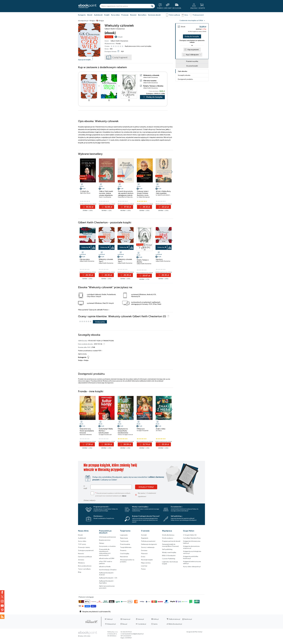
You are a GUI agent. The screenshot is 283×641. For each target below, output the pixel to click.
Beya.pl (124, 624)
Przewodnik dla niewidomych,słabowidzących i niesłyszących (105, 552)
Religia (80, 360)
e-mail (85, 487)
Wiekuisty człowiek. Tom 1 (125, 260)
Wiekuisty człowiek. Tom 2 (106, 260)
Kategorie (82, 15)
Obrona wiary (85, 259)
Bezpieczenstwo (104, 540)
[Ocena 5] (120, 46)
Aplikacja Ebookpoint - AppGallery (106, 582)
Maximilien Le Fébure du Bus (126, 197)
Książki (106, 15)
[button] (171, 171)
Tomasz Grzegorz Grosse (125, 434)
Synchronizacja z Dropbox (108, 570)
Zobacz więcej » (90, 500)
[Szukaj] (152, 6)
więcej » (124, 496)
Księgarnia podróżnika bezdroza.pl (190, 557)
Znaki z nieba (160, 429)
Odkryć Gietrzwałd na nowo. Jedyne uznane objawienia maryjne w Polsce (106, 194)
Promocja (109, 37)
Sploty (155, 624)
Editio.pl (156, 619)
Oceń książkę (124, 553)
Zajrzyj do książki (84, 60)
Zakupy (101, 543)
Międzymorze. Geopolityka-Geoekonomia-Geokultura (123, 432)
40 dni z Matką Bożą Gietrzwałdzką (163, 192)
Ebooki (89, 15)
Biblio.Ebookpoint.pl (175, 624)
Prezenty (123, 550)
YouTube (2, 605)
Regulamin (144, 538)
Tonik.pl (200, 632)
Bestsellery (142, 15)
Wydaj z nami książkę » (140, 507)
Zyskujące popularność (86, 550)
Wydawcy (81, 563)
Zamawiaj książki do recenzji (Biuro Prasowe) (170, 545)
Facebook (2, 592)
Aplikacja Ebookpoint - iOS (108, 578)
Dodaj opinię (100, 322)
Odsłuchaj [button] (84, 247)
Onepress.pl (126, 619)
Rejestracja (124, 538)
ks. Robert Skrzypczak (143, 197)
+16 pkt (120, 37)
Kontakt (144, 535)
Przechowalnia (125, 544)
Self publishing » (176, 516)
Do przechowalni (192, 66)
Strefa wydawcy (167, 538)
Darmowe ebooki (154, 15)
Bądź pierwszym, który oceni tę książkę (138, 46)
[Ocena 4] (118, 46)
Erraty (143, 556)
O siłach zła (84, 191)
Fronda (118, 43)
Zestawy (81, 560)
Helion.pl (110, 619)
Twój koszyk (124, 541)
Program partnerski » (101, 507)
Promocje (124, 15)
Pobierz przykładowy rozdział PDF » (90, 350)
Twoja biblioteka (125, 547)
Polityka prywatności (148, 541)
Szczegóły (184, 75)
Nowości (133, 15)
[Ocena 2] (114, 46)
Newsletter (124, 556)
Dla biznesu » (98, 516)
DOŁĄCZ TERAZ (146, 487)
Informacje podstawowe (107, 537)
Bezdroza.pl (188, 619)
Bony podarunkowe (84, 566)
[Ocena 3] (116, 46)
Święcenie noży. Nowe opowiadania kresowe (87, 431)
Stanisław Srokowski (86, 434)
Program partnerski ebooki (171, 541)
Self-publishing (167, 549)
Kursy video (115, 15)
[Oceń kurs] (85, 321)
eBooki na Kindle (105, 566)
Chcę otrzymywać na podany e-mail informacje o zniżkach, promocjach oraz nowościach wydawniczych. (113, 494)
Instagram (2, 601)
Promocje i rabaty (84, 547)
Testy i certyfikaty (84, 569)
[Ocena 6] (122, 46)
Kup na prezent (193, 49)
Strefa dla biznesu (168, 535)
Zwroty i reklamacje (147, 547)
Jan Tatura (159, 430)
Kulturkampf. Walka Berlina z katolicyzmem (106, 431)
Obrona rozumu (149, 80)
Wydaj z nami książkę (169, 552)
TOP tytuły (82, 544)
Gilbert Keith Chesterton (119, 41)
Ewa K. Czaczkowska (105, 197)
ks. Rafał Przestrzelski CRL (163, 195)
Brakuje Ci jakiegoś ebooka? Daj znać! (146, 516)
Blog (79, 572)
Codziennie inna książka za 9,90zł (191, 20)
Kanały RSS (2, 616)
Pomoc (105, 310)
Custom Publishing (168, 558)
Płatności (144, 553)
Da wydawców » (176, 507)
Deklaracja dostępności (149, 544)
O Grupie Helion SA (190, 535)
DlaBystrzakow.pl (174, 619)
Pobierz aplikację (174, 15)
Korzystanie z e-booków (107, 546)
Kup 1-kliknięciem (192, 55)
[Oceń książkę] (117, 46)
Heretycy (159, 259)
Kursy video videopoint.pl (192, 566)
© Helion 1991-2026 (84, 636)
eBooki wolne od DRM (106, 558)
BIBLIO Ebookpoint (169, 555)
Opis (182, 71)
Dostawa (144, 550)
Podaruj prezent (198, 15)
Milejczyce (141, 429)
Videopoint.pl (111, 624)
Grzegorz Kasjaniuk (142, 430)
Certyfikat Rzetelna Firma (192, 538)
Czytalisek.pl (142, 624)
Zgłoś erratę (82, 354)
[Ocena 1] (111, 46)
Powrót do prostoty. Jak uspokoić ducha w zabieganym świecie (125, 193)
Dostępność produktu (185, 79)
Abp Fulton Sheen (85, 193)
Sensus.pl (141, 619)
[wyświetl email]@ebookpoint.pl (134, 634)
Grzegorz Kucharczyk (105, 434)
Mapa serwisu (146, 563)
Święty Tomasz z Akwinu (153, 86)
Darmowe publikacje (85, 556)
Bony (186, 15)
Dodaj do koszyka (192, 36)
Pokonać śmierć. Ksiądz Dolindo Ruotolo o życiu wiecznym (143, 194)
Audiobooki (98, 15)
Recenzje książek (147, 560)
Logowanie (124, 535)
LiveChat (144, 566)
